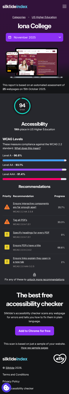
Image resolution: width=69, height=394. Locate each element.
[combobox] (34, 37)
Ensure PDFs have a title (27, 245)
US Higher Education (44, 17)
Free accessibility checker (18, 388)
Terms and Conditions (16, 374)
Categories (19, 17)
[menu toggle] (64, 6)
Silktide (10, 367)
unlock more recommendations (45, 279)
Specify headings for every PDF (31, 232)
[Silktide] (15, 6)
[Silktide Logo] (15, 359)
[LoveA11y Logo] (59, 359)
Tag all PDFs (20, 219)
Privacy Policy (11, 381)
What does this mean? (27, 148)
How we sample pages (34, 347)
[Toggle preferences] (6, 387)
